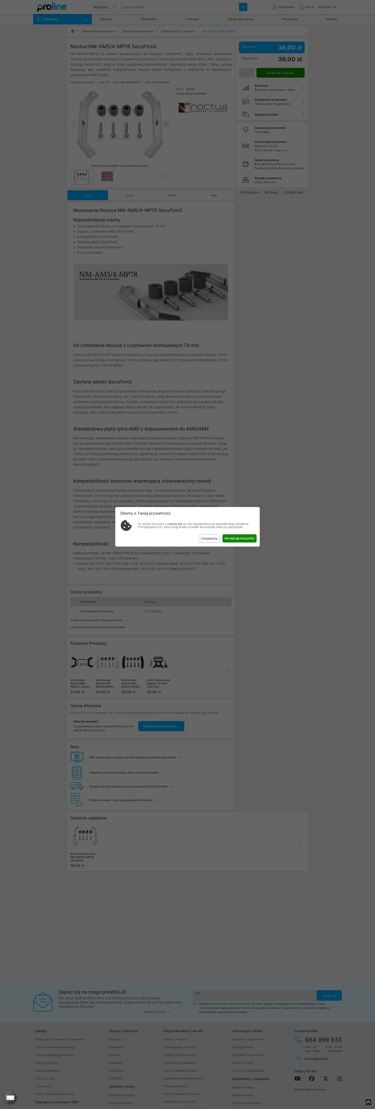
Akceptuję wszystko (239, 538)
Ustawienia (209, 538)
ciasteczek (174, 524)
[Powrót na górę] (368, 1102)
